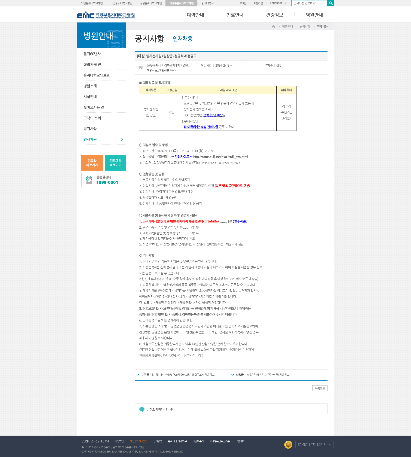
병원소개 (90, 86)
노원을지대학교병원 (92, 3)
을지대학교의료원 (96, 75)
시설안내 (90, 96)
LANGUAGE (276, 3)
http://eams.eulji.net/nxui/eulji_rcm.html (220, 157)
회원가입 (258, 3)
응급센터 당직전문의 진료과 (95, 441)
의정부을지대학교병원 (181, 3)
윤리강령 (157, 441)
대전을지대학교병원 (121, 3)
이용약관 (119, 441)
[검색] (312, 3)
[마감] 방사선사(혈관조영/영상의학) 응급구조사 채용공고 (183, 374)
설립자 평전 (92, 64)
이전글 (145, 374)
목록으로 (320, 388)
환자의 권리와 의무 (177, 441)
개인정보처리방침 (138, 441)
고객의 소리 (92, 118)
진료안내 (235, 15)
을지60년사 (92, 54)
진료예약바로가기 (115, 163)
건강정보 (274, 15)
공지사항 (90, 129)
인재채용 (90, 139)
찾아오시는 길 (93, 107)
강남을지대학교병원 (151, 3)
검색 (330, 3)
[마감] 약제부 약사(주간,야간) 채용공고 (267, 374)
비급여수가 (198, 441)
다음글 (239, 374)
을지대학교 (207, 3)
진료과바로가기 (92, 163)
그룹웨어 (239, 441)
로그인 (243, 3)
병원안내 (314, 15)
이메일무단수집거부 (220, 441)
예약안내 (195, 15)
